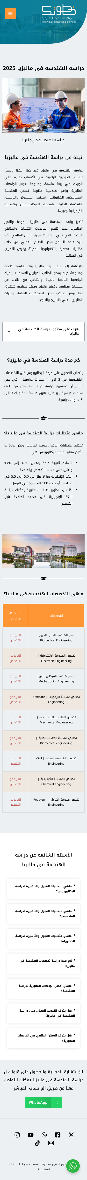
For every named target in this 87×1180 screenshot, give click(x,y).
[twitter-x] (70, 1135)
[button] (8, 331)
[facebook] (57, 1135)
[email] (50, 1143)
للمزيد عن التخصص (15, 638)
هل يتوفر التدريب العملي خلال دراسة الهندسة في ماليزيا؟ (47, 1013)
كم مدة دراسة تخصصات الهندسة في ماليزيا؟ (47, 963)
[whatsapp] (43, 1135)
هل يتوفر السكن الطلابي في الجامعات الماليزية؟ (46, 1038)
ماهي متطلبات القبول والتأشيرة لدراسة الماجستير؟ (45, 913)
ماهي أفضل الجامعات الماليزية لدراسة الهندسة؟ (46, 988)
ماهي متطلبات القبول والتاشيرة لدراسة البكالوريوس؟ (45, 889)
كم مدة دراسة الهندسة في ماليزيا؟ (43, 360)
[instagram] (16, 1135)
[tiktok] (37, 1143)
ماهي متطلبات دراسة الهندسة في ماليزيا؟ (43, 433)
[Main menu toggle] (10, 13)
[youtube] (30, 1135)
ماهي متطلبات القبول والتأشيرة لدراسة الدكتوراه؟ (45, 938)
